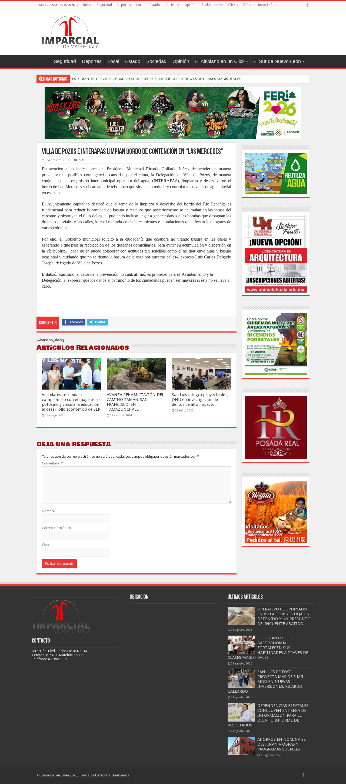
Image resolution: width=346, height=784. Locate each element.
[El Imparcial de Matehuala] (70, 31)
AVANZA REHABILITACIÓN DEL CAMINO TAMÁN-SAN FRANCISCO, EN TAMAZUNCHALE (135, 402)
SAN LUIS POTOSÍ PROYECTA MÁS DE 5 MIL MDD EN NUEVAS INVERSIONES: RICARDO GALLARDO (266, 681)
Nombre (48, 511)
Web (45, 545)
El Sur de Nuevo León (258, 5)
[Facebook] (307, 5)
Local (140, 5)
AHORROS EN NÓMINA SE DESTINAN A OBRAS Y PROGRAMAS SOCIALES (281, 744)
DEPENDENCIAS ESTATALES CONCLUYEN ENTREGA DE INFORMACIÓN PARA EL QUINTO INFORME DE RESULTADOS (268, 715)
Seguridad (104, 5)
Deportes (124, 5)
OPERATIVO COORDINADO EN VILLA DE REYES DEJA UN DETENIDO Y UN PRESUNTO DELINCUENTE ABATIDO (284, 616)
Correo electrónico (56, 528)
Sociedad (172, 5)
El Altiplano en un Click (218, 5)
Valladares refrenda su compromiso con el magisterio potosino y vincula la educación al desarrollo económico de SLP (71, 402)
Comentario (52, 463)
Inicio (87, 5)
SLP (81, 160)
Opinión (191, 5)
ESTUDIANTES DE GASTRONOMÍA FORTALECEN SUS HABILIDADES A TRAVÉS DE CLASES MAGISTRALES (156, 79)
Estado (155, 5)
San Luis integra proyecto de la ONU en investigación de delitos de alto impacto (200, 399)
